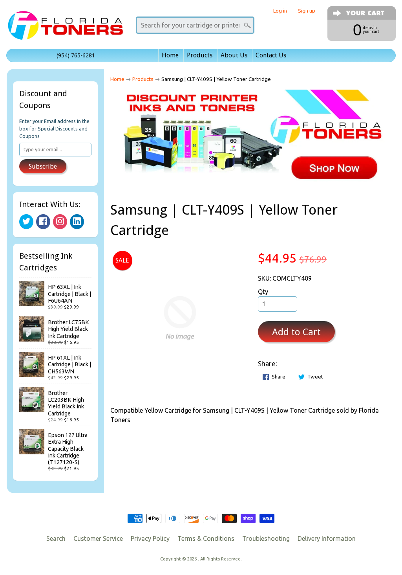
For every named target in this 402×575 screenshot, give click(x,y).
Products (199, 55)
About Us (234, 55)
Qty (263, 291)
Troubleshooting (266, 538)
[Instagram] (60, 221)
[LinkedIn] (77, 221)
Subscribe (43, 166)
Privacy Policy (150, 538)
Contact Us (271, 55)
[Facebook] (43, 221)
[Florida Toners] (65, 29)
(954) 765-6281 (76, 55)
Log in (280, 10)
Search (56, 538)
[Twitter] (26, 221)
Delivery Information (327, 538)
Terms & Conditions (205, 538)
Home (170, 55)
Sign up (306, 10)
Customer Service (98, 538)
